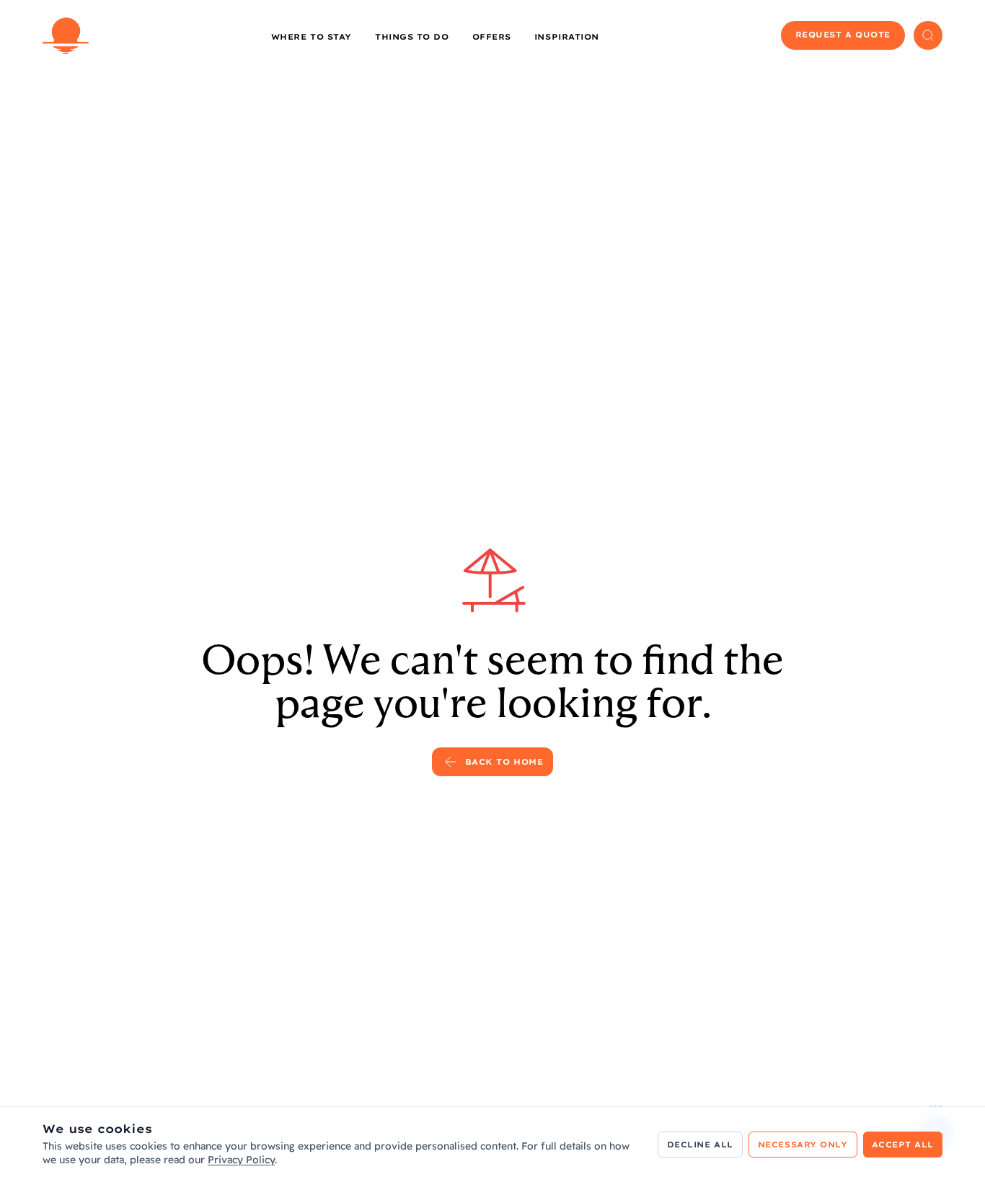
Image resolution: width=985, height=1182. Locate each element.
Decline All (700, 1144)
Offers (491, 37)
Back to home (504, 762)
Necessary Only (803, 1144)
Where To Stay (311, 37)
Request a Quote (843, 35)
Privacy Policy (241, 1159)
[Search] (928, 35)
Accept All (903, 1144)
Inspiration (566, 37)
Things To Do (412, 37)
